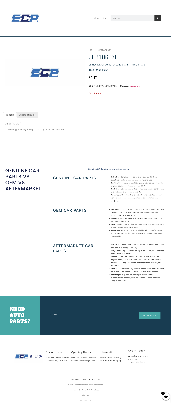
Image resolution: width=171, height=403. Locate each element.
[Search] (157, 18)
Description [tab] (10, 115)
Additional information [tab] (27, 115)
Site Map (85, 395)
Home (91, 50)
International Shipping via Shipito (85, 379)
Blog (105, 18)
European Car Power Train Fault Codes (85, 390)
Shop (96, 18)
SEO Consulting (85, 400)
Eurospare (99, 50)
